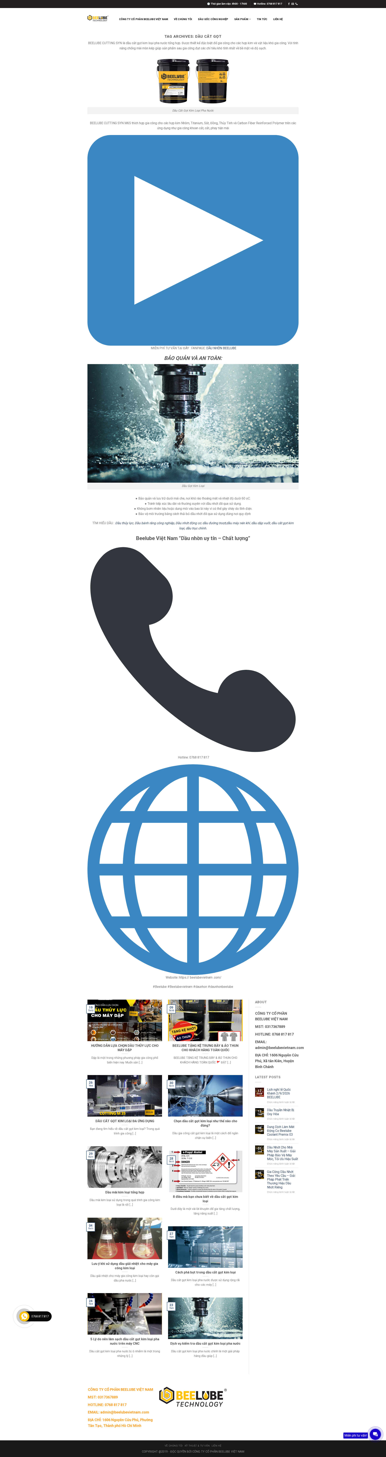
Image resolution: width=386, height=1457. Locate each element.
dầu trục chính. (196, 528)
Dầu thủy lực (124, 523)
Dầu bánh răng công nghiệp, (155, 523)
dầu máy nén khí (238, 523)
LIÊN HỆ (278, 19)
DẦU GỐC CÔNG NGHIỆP (213, 19)
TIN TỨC (262, 19)
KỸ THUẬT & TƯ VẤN (197, 1445)
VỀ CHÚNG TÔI (183, 19)
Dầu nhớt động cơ (188, 523)
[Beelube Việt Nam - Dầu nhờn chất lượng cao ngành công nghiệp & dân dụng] (97, 18)
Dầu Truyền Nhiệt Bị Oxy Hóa (280, 1112)
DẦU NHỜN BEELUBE (221, 348)
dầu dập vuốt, (260, 523)
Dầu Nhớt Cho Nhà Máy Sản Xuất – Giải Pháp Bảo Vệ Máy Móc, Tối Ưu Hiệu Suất (282, 1153)
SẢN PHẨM (241, 19)
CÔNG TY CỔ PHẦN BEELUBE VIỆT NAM (143, 19)
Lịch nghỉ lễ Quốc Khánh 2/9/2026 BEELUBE (279, 1093)
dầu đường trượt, (214, 523)
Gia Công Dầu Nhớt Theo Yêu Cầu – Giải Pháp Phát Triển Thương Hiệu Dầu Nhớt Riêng (281, 1179)
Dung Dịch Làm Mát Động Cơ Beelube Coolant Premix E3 (280, 1130)
